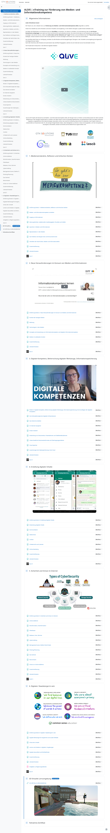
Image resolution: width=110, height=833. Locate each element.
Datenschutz (6, 129)
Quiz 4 (5, 147)
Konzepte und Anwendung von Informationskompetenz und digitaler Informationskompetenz (11, 65)
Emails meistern (7, 95)
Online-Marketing (7, 138)
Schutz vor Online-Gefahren (10, 183)
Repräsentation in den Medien (11, 32)
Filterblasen (6, 162)
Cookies (5, 132)
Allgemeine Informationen (10, 11)
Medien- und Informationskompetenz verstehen (11, 20)
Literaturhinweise (7, 44)
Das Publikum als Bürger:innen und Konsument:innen (11, 35)
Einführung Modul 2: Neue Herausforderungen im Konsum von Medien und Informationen (11, 53)
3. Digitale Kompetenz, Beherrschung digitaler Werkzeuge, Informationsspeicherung (11, 80)
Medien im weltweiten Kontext (11, 68)
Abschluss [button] (98, 207)
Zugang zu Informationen (9, 23)
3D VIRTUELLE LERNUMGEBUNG (11, 229)
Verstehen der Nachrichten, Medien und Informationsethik (11, 38)
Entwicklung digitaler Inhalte (10, 123)
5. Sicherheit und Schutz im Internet (11, 150)
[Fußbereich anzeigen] (106, 829)
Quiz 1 (5, 47)
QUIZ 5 (5, 192)
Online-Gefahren (7, 156)
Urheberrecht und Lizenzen (10, 135)
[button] (27, 18)
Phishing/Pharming (8, 174)
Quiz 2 (5, 77)
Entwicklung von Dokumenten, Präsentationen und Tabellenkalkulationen (11, 98)
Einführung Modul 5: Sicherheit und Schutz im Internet (11, 153)
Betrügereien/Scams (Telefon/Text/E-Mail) (11, 171)
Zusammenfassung (8, 41)
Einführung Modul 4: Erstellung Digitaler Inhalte (11, 120)
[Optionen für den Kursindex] (19, 7)
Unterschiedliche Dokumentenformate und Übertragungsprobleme (11, 101)
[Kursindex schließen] (1, 7)
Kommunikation (7, 126)
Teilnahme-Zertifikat (9, 232)
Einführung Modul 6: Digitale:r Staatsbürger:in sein (11, 198)
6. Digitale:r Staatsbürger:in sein (11, 195)
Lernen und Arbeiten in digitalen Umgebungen (11, 207)
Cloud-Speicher (7, 105)
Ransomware (6, 180)
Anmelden (106, 2)
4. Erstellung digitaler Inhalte (11, 117)
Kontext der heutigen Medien (10, 56)
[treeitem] (10, 10)
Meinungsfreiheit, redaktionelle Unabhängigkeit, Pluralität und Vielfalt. (11, 26)
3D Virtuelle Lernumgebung (7, 226)
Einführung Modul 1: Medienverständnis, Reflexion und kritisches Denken (11, 17)
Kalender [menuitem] (27, 2)
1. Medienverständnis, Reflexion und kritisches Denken (11, 14)
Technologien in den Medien (10, 62)
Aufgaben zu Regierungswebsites (11, 220)
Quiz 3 (5, 114)
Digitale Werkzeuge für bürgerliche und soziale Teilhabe (11, 201)
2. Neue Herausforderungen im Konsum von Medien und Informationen (11, 50)
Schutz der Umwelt (8, 204)
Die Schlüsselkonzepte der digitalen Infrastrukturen (11, 86)
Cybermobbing (7, 168)
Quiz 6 (5, 223)
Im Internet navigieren (9, 92)
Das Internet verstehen (9, 89)
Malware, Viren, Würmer (9, 165)
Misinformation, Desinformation (11, 159)
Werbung (5, 59)
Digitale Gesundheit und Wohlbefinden (11, 210)
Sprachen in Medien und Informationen (11, 29)
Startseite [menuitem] (21, 2)
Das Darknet (6, 177)
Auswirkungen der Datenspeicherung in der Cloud (11, 108)
